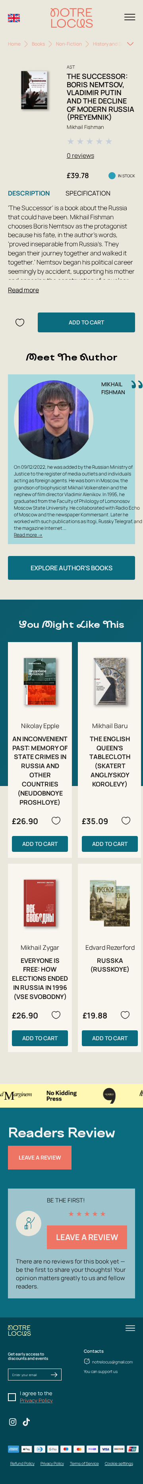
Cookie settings (119, 1463)
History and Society (114, 43)
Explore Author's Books (71, 568)
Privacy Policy (36, 1400)
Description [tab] (29, 193)
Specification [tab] (88, 193)
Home (14, 43)
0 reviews (80, 155)
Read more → (28, 534)
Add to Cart (86, 322)
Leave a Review (40, 1157)
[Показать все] (130, 44)
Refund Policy (22, 1463)
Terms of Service (84, 1463)
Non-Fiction (69, 43)
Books (38, 43)
